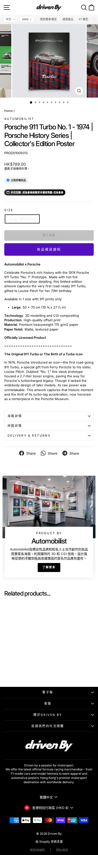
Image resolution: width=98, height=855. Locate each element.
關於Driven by (47, 715)
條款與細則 (37, 850)
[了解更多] (49, 528)
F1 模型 (83, 19)
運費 (7, 168)
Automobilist (19, 119)
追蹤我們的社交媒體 (47, 726)
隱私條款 (62, 850)
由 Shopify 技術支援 (49, 841)
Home (8, 111)
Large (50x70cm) (22, 219)
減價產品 (67, 19)
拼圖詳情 (15, 426)
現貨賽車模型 (48, 19)
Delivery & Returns (29, 435)
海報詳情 (15, 416)
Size (8, 210)
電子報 (47, 692)
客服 (48, 703)
